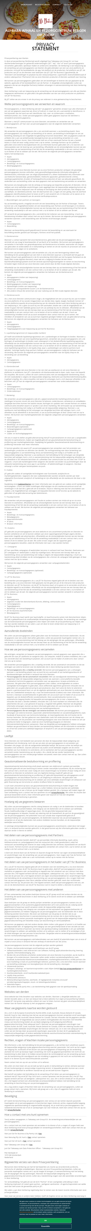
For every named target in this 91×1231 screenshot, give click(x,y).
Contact (56, 4)
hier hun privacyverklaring (70, 968)
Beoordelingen (42, 4)
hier (40, 1133)
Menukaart (26, 4)
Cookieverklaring (24, 484)
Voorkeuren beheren (26, 1212)
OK (45, 1220)
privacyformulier (58, 792)
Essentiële (45, 1226)
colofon (68, 4)
